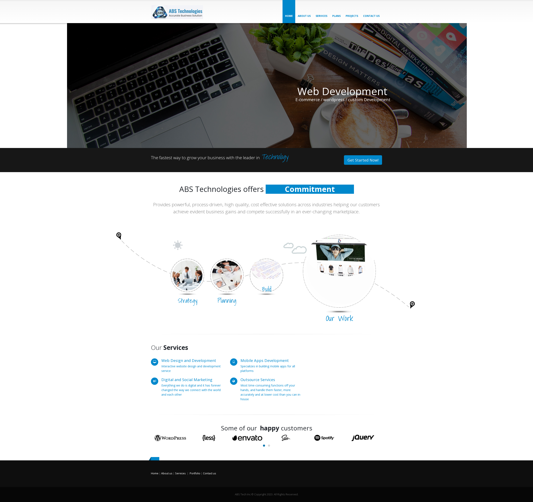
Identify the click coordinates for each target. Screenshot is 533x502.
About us (304, 16)
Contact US (371, 16)
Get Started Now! (363, 160)
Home (289, 16)
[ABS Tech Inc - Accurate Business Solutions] (177, 12)
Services (321, 16)
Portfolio (195, 473)
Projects (352, 16)
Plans (336, 16)
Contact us (209, 473)
